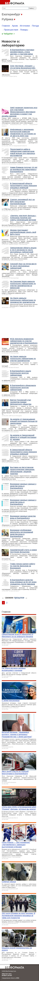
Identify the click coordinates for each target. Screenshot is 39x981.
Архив (15, 26)
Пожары (24, 30)
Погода (35, 26)
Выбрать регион (7, 975)
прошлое (19, 597)
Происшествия (11, 30)
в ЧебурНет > (8, 34)
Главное (6, 26)
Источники (25, 26)
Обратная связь (7, 974)
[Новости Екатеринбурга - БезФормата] (12, 2)
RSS (18, 978)
